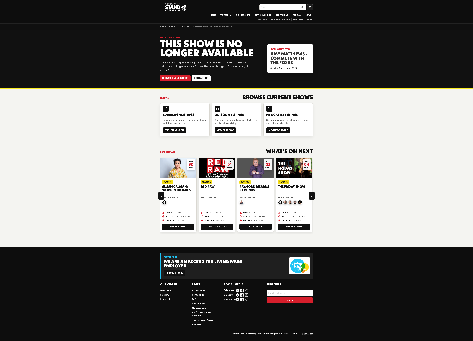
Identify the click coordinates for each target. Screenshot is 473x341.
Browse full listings (175, 78)
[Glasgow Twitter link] (237, 295)
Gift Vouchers (263, 15)
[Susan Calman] (164, 202)
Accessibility (198, 290)
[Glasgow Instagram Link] (246, 295)
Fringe (308, 19)
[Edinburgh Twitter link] (237, 290)
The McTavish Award (203, 320)
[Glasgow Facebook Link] (242, 295)
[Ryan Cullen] (290, 202)
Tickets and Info (178, 226)
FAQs (194, 299)
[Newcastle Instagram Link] (246, 299)
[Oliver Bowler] (285, 202)
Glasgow (286, 19)
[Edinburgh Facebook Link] (242, 290)
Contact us (201, 78)
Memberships (243, 15)
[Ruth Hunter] (280, 202)
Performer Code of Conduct (202, 314)
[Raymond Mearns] (241, 202)
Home (213, 15)
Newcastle (298, 19)
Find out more (174, 273)
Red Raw (297, 15)
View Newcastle (278, 130)
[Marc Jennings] (300, 202)
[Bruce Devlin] (295, 202)
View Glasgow (225, 130)
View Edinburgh (174, 130)
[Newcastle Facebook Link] (242, 299)
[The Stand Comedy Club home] (176, 7)
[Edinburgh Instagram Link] (246, 290)
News (308, 15)
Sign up (289, 300)
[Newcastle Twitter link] (237, 299)
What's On (173, 26)
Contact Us (281, 15)
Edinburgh (275, 19)
